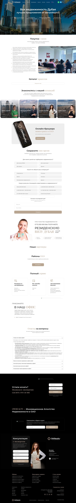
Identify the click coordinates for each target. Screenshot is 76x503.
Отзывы (22, 491)
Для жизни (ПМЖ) (21, 163)
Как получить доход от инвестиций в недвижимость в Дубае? (24, 363)
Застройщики (33, 2)
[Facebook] (45, 494)
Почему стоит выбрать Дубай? (18, 337)
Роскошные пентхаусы (57, 482)
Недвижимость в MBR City (17, 482)
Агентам (43, 2)
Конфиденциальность (41, 500)
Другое (42, 166)
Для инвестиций (44, 163)
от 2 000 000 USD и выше (22, 193)
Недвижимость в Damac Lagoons (18, 479)
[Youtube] (51, 494)
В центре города (56, 476)
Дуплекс (13, 493)
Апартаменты (20, 173)
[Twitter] (49, 494)
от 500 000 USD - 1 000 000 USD (24, 190)
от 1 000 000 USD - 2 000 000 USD (48, 190)
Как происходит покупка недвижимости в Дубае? (22, 368)
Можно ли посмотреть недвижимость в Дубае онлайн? (23, 360)
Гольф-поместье (56, 477)
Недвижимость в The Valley (17, 477)
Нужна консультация (45, 193)
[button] (40, 138)
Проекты (24, 2)
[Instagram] (47, 494)
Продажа (22, 488)
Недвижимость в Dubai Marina (17, 476)
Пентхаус (43, 173)
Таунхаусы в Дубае (35, 482)
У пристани (55, 479)
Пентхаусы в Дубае (35, 479)
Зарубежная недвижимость (26, 487)
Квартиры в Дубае (35, 477)
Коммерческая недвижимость (23, 180)
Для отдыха (19, 166)
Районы (28, 2)
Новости (39, 2)
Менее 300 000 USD (21, 186)
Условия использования (32, 500)
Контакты (48, 2)
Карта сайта (47, 500)
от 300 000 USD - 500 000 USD (47, 186)
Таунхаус (43, 176)
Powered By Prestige (60, 499)
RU (53, 2)
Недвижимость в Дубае (36, 476)
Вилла (18, 176)
